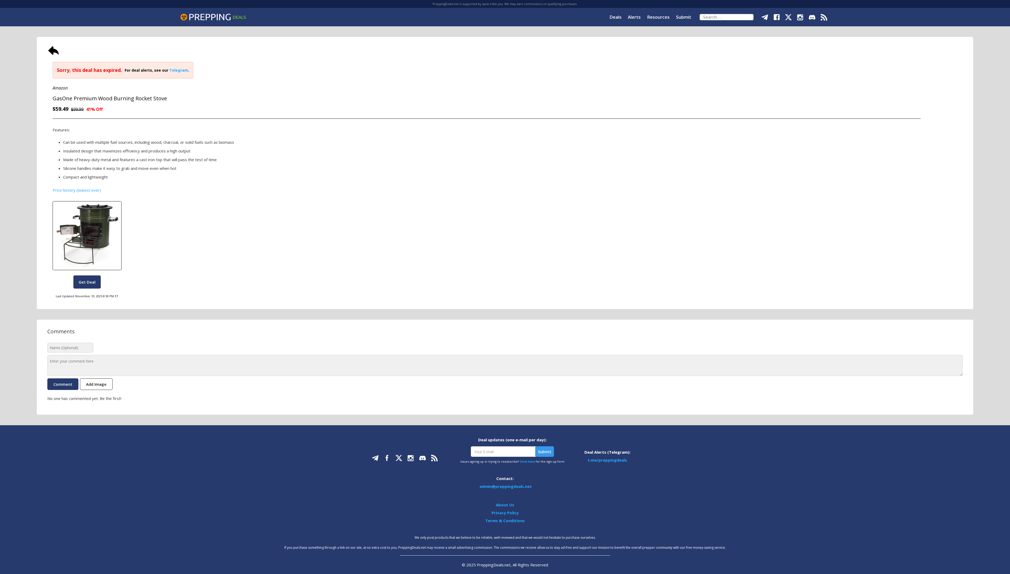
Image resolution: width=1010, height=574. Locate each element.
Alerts (634, 17)
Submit (683, 17)
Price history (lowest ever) (77, 190)
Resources (658, 17)
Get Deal (87, 282)
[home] (213, 17)
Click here (527, 461)
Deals (615, 17)
